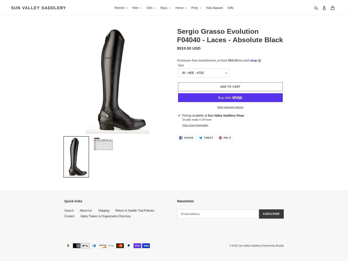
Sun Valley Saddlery (38, 8)
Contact (69, 216)
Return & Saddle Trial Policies (134, 210)
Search (69, 210)
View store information (195, 125)
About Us (86, 210)
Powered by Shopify (273, 245)
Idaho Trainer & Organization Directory (106, 216)
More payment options (230, 107)
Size (181, 65)
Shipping (103, 210)
